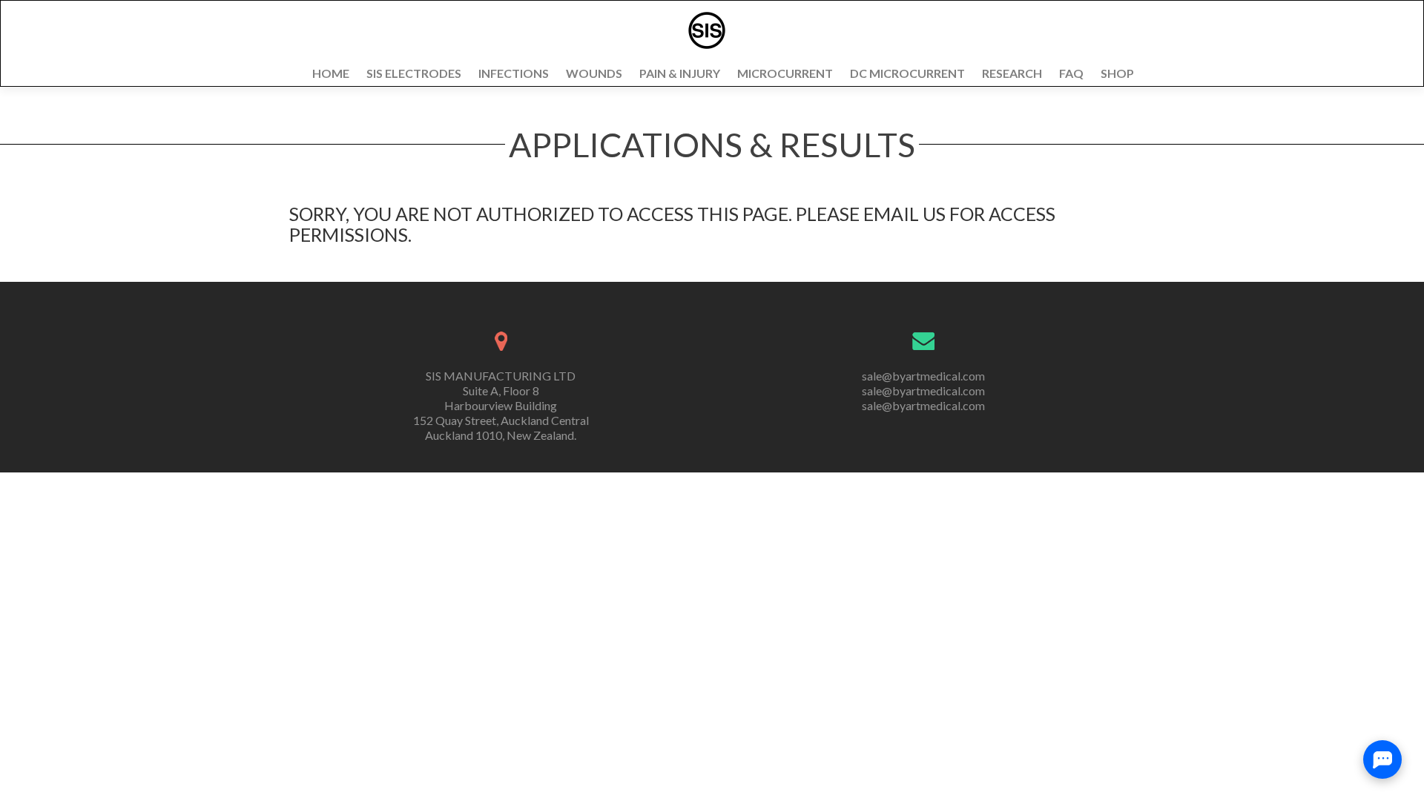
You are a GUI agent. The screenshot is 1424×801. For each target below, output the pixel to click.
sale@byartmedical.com (923, 376)
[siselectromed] (706, 30)
